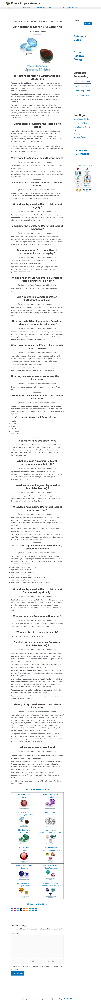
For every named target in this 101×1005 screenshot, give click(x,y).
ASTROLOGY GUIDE (23, 8)
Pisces (83, 137)
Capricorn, (77, 134)
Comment (15, 934)
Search (76, 20)
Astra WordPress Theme (71, 999)
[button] (31, 8)
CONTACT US (72, 8)
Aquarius (77, 137)
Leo (81, 123)
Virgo (85, 123)
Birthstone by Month (37, 789)
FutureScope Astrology (25, 3)
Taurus (80, 119)
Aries (75, 119)
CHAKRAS (52, 8)
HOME (10, 8)
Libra (75, 127)
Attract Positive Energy (79, 56)
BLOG (62, 8)
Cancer (76, 123)
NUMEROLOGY (40, 8)
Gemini (86, 119)
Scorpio (81, 127)
